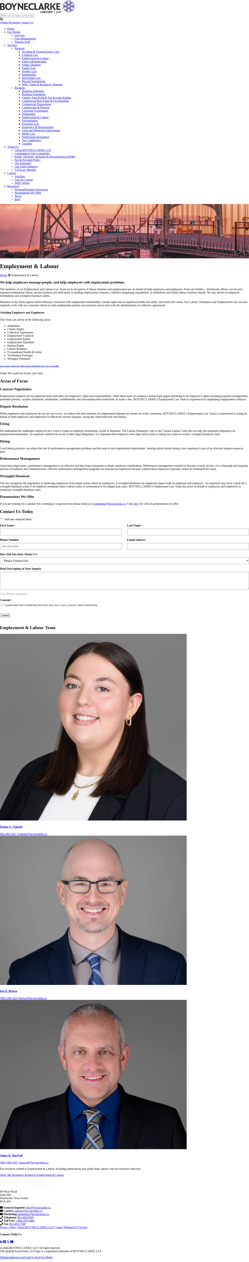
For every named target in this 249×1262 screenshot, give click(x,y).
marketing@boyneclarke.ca (110, 503)
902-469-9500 (25, 1217)
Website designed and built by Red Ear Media (26, 1257)
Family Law (29, 68)
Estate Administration (34, 61)
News (18, 196)
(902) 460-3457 (9, 1162)
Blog (17, 199)
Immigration (29, 74)
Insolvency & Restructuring (38, 127)
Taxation (27, 143)
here (136, 503)
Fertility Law (29, 71)
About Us (13, 146)
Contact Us (26, 22)
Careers (11, 173)
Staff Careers (22, 182)
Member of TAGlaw (76, 1227)
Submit (5, 615)
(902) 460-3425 (9, 998)
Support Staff (22, 41)
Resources (13, 186)
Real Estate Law (31, 77)
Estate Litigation (31, 64)
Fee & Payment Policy (27, 160)
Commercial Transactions (36, 104)
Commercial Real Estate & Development (45, 100)
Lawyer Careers (24, 179)
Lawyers (20, 35)
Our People (13, 32)
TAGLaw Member (25, 169)
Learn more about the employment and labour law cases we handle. (29, 366)
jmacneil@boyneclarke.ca (33, 1162)
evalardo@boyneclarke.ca (32, 833)
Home (10, 28)
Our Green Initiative (26, 166)
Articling (20, 176)
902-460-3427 (8, 833)
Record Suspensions (33, 81)
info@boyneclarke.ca (38, 1207)
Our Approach (23, 163)
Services (12, 45)
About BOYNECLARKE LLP (33, 150)
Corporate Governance (35, 110)
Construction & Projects (35, 107)
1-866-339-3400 (24, 1220)
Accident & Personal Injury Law (40, 51)
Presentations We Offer (28, 192)
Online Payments (10, 22)
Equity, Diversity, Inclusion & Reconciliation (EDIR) (45, 156)
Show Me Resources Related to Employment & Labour (32, 1175)
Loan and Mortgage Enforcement (41, 130)
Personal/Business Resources (31, 189)
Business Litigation (33, 91)
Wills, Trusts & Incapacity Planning (42, 84)
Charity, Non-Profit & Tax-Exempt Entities (46, 97)
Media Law (28, 133)
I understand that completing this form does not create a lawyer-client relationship (50, 605)
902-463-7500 (17, 1224)
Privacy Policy (8, 1227)
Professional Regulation (35, 137)
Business (20, 87)
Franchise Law (30, 123)
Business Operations (33, 94)
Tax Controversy (31, 140)
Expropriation (30, 120)
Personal (19, 48)
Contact (58, 1227)
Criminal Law (30, 55)
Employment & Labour (35, 58)
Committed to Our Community (32, 153)
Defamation (28, 114)
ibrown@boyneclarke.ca (33, 998)
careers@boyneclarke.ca (28, 1210)
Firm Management (25, 38)
